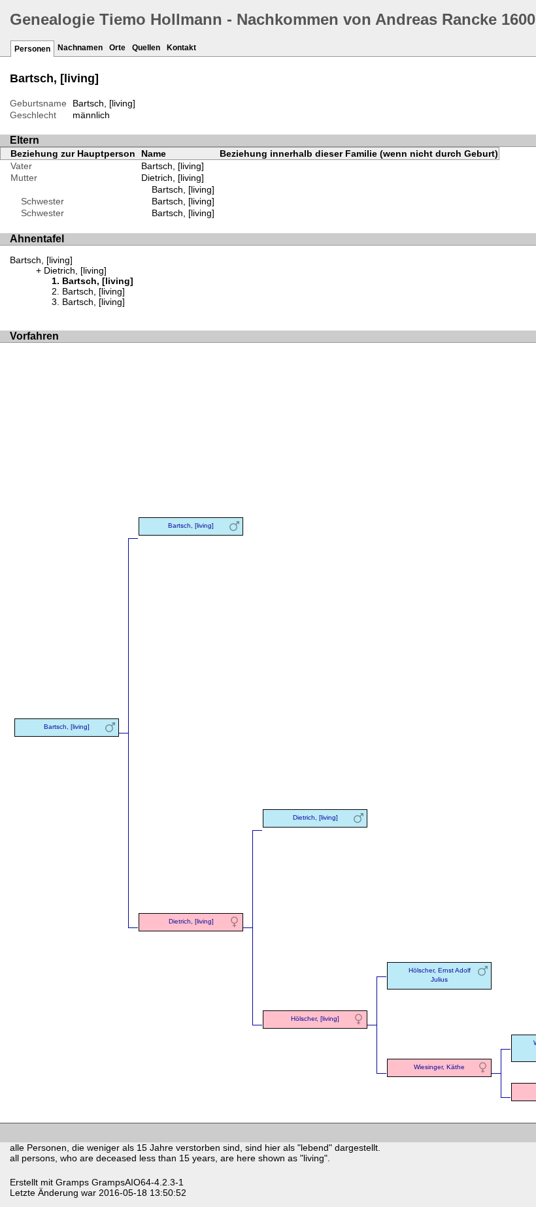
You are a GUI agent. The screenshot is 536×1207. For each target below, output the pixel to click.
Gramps (72, 1182)
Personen (32, 49)
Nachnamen (80, 47)
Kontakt (181, 47)
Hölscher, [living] (315, 1018)
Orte (117, 47)
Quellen (146, 47)
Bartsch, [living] (183, 189)
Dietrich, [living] (172, 177)
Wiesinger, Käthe (439, 1066)
